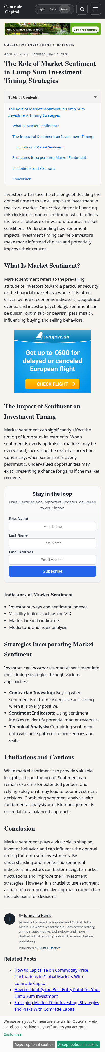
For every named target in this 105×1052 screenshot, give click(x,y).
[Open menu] (95, 9)
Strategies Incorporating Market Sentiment (49, 157)
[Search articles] (82, 9)
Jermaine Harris (37, 915)
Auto (64, 9)
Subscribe (52, 571)
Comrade (13, 9)
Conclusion (21, 179)
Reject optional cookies (34, 1044)
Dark (52, 9)
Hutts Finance (49, 948)
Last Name (18, 535)
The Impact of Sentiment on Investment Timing (53, 136)
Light (41, 9)
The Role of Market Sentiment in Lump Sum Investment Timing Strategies (46, 112)
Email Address (21, 552)
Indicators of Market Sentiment (40, 147)
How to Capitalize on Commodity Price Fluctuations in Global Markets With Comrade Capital (51, 976)
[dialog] (52, 1034)
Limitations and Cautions (33, 168)
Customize (12, 1034)
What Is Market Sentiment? (35, 125)
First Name (18, 518)
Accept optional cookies (78, 1044)
